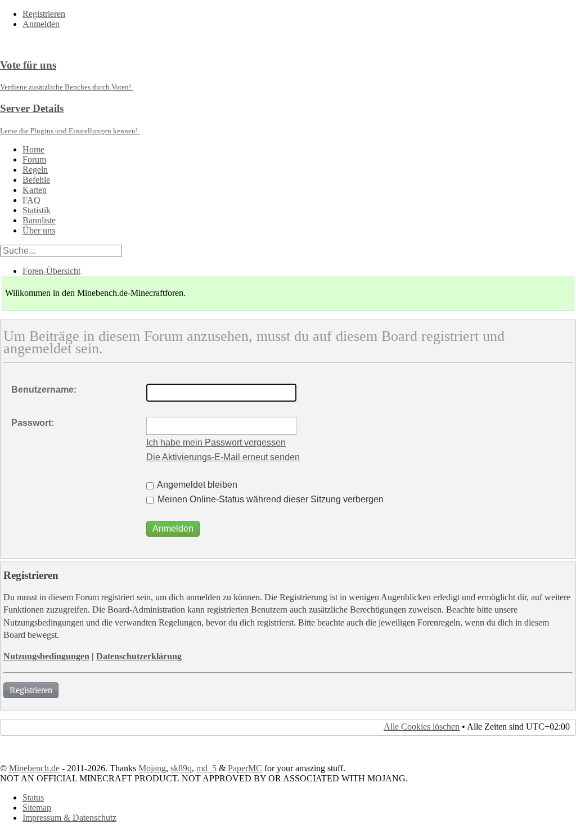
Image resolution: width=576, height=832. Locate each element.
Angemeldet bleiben (196, 484)
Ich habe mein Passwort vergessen (216, 442)
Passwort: (32, 423)
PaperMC (245, 768)
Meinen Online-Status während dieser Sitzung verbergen (269, 499)
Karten (34, 190)
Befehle (36, 180)
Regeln (35, 169)
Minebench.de (34, 768)
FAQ (31, 200)
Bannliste (39, 220)
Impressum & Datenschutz (69, 817)
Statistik (36, 210)
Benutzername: (43, 389)
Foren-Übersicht (51, 271)
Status (33, 797)
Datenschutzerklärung (139, 656)
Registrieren (43, 14)
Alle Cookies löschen (422, 726)
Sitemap (36, 807)
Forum (34, 159)
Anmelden (41, 24)
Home (33, 149)
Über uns (38, 230)
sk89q (181, 768)
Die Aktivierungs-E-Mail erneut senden (223, 457)
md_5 (206, 768)
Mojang (152, 768)
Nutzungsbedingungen (46, 656)
